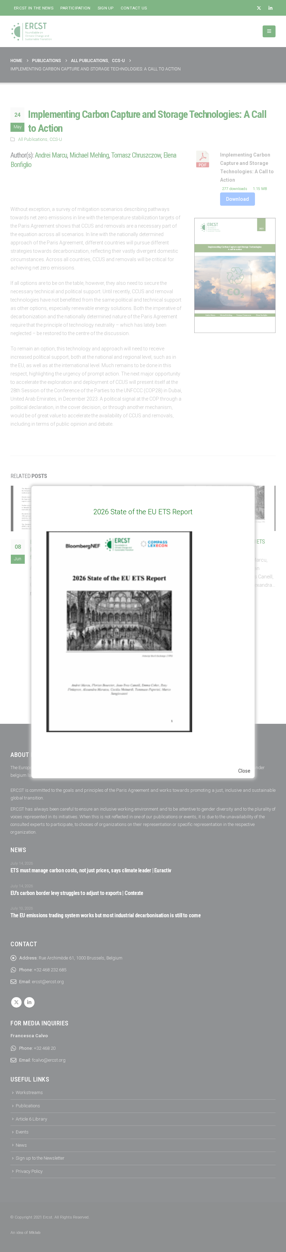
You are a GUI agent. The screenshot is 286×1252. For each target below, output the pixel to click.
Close (244, 771)
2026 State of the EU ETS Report (143, 512)
